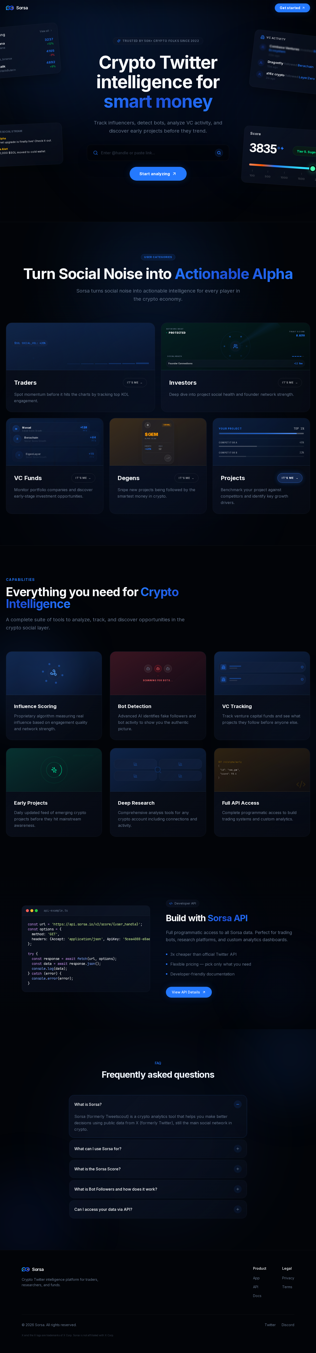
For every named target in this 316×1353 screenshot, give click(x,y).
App (256, 1278)
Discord (288, 1325)
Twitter (270, 1325)
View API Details (186, 992)
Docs (257, 1296)
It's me (135, 382)
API (255, 1287)
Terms (287, 1287)
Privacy (288, 1278)
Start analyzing (154, 173)
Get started (290, 8)
